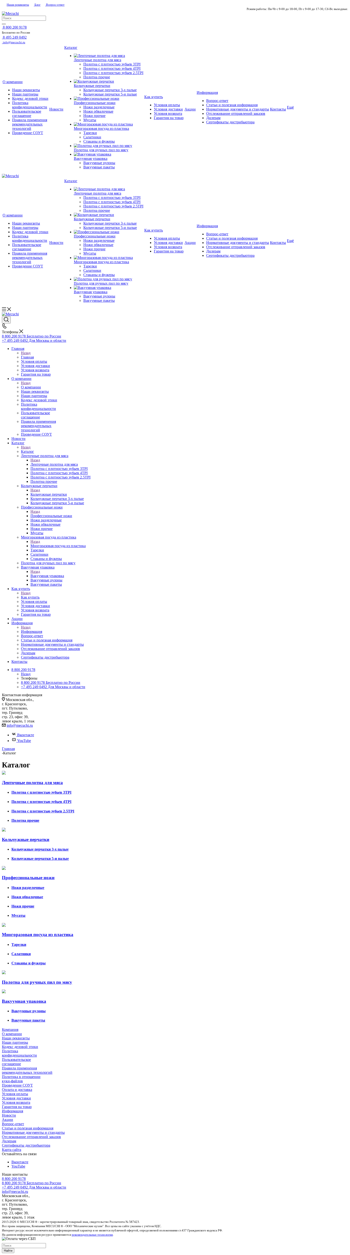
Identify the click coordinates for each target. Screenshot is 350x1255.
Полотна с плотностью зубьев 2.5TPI (42, 811)
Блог (37, 4)
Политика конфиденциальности (19, 1053)
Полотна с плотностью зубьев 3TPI (41, 792)
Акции (7, 1120)
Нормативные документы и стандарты (33, 1132)
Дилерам (9, 1141)
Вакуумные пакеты (28, 1020)
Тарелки (18, 945)
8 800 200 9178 (14, 1179)
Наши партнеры (15, 1042)
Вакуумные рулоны (28, 1011)
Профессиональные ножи (51, 516)
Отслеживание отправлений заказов (31, 1137)
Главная (27, 357)
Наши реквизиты (18, 4)
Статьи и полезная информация (27, 1128)
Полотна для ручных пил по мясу (37, 982)
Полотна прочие (25, 820)
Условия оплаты (15, 1094)
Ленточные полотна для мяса (54, 464)
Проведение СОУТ (17, 1085)
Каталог (27, 451)
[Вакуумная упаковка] (108, 154)
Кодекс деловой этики (20, 1047)
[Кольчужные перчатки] (108, 81)
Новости (9, 1115)
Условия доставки (16, 1098)
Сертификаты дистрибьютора (26, 1145)
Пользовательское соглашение (16, 1062)
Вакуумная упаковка (47, 576)
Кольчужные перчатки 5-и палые (40, 859)
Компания (10, 1030)
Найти (8, 1250)
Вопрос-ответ (55, 4)
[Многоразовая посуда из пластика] (108, 124)
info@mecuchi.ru (20, 725)
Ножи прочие (22, 906)
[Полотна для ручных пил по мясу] (108, 146)
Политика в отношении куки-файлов (21, 1079)
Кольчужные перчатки (48, 494)
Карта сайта (11, 1150)
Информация (31, 632)
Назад (25, 353)
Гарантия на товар (17, 1107)
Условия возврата (16, 1102)
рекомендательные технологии (92, 1234)
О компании (31, 387)
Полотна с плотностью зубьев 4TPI (41, 802)
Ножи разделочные (27, 888)
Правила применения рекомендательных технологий (27, 1070)
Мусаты (18, 915)
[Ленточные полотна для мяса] (108, 56)
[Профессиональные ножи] (108, 98)
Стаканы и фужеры (28, 963)
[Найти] (4, 24)
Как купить (30, 597)
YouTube (24, 741)
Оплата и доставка (17, 1090)
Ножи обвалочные (27, 897)
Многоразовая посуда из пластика (58, 546)
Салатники (21, 954)
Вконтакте (25, 735)
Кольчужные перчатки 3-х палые (40, 849)
